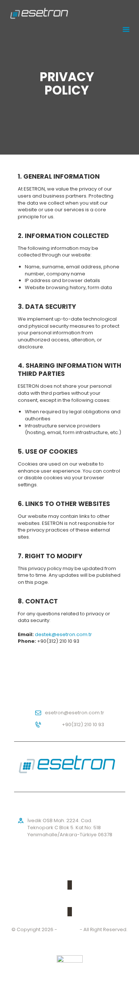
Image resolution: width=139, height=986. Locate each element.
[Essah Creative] (70, 958)
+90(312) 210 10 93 (83, 724)
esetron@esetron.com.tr (74, 712)
